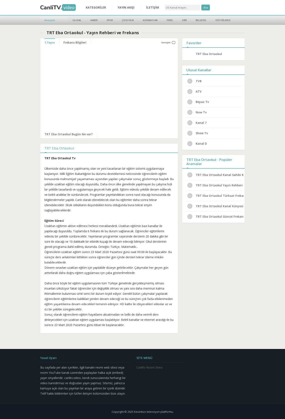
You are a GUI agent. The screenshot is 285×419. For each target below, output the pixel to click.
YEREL (169, 20)
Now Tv (201, 112)
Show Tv (202, 133)
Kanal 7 (201, 123)
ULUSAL (77, 20)
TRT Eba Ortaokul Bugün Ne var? (68, 134)
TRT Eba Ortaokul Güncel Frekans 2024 (220, 216)
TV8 (198, 81)
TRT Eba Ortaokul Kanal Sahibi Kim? (220, 175)
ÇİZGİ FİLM (128, 20)
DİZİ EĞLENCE (223, 20)
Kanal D (201, 144)
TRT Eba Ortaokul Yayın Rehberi (219, 185)
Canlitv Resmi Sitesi (149, 367)
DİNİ (184, 20)
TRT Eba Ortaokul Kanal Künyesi (219, 206)
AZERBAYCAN (150, 20)
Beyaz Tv (202, 102)
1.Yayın (49, 42)
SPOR (110, 20)
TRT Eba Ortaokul (209, 54)
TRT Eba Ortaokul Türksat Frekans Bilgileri (220, 196)
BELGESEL (201, 20)
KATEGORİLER (96, 7)
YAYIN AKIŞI (126, 7)
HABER (94, 20)
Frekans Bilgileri (74, 42)
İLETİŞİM (152, 7)
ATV (199, 91)
